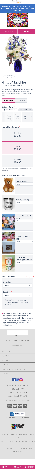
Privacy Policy (8, 448)
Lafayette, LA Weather (8, 441)
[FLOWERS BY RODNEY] (17, 26)
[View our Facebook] (14, 381)
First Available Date (26, 110)
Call (6, 467)
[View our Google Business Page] (17, 381)
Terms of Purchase (23, 448)
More (4, 96)
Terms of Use (17, 451)
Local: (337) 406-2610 (17, 396)
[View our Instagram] (21, 381)
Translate (23, 3)
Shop (10, 31)
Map (18, 467)
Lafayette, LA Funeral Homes (12, 434)
